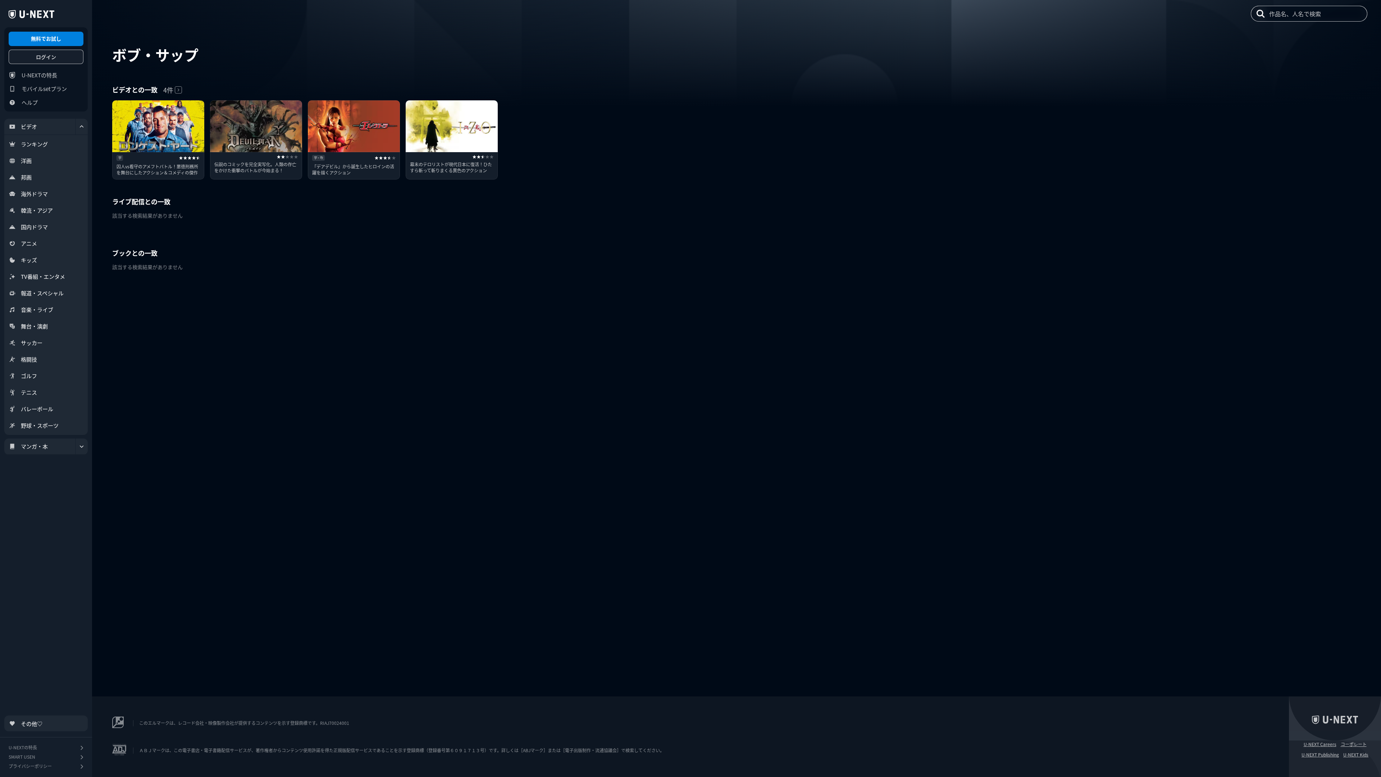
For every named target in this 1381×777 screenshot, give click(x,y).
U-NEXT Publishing (1320, 755)
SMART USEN (22, 757)
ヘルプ (30, 102)
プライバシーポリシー (30, 766)
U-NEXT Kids (1355, 755)
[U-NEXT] (31, 14)
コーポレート (1354, 744)
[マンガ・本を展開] (82, 446)
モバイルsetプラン (44, 88)
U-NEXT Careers (1320, 744)
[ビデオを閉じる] (82, 127)
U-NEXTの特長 (39, 75)
